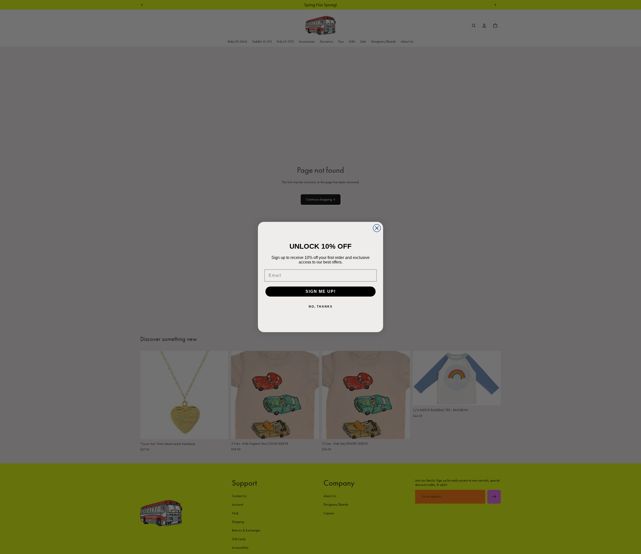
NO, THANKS (321, 306)
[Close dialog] (377, 228)
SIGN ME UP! (320, 291)
